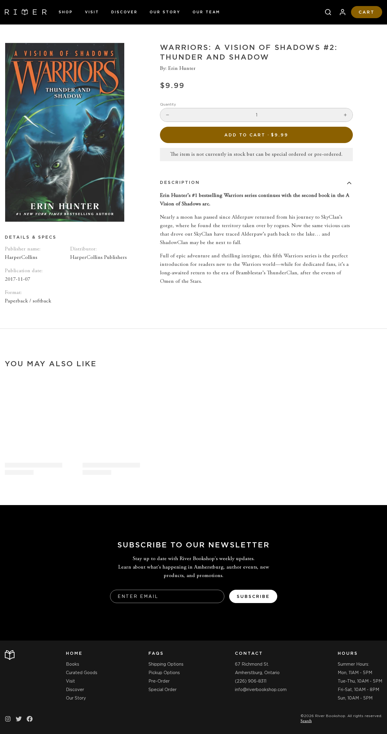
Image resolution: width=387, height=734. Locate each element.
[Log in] (340, 12)
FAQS (156, 653)
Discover (124, 12)
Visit (92, 12)
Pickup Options (164, 672)
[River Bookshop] (26, 12)
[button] (256, 135)
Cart (367, 12)
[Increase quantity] (345, 115)
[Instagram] (8, 719)
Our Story (165, 12)
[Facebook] (30, 719)
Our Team (206, 12)
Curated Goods (81, 672)
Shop (66, 12)
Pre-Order (159, 681)
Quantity (168, 104)
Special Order (162, 689)
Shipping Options (166, 664)
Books (72, 664)
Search (306, 721)
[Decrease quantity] (167, 115)
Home (74, 653)
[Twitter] (19, 719)
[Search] (326, 12)
